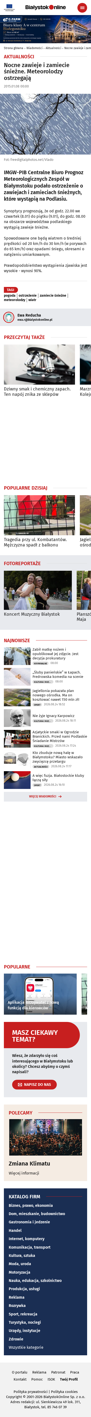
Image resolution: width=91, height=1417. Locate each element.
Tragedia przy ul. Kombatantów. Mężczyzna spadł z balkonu (35, 542)
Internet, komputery (26, 1238)
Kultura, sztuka (22, 1255)
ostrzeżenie (28, 295)
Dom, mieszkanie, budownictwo (37, 1213)
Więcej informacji (24, 1173)
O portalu (19, 1372)
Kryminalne (40, 663)
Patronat (58, 1372)
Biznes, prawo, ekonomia (31, 1205)
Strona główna (13, 48)
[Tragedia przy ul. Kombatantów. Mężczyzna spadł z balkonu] (39, 515)
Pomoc (37, 1379)
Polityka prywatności (31, 1392)
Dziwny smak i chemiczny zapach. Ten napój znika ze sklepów (37, 392)
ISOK (51, 1379)
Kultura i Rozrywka (43, 682)
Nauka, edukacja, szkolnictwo (35, 1280)
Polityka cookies (64, 1392)
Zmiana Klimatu (29, 1163)
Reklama (17, 1297)
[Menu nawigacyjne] (82, 8)
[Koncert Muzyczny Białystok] (38, 590)
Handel (15, 1230)
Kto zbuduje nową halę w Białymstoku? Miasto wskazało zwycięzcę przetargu (58, 757)
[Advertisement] (45, 440)
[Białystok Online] (45, 7)
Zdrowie (16, 1339)
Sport (37, 705)
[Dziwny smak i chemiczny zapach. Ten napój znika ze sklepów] (39, 365)
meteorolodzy (14, 300)
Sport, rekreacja (23, 1314)
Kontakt (20, 1379)
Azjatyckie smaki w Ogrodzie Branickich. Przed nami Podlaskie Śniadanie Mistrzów (60, 736)
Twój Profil (69, 1379)
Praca (74, 1372)
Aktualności (53, 48)
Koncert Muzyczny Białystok (32, 614)
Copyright (14, 1397)
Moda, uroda (20, 1263)
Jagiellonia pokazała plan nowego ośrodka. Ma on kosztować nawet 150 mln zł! (56, 695)
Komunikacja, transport (29, 1247)
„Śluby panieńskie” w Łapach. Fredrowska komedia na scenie (58, 674)
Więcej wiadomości (42, 796)
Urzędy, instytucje (24, 1330)
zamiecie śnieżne (53, 295)
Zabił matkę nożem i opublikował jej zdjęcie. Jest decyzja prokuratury (55, 653)
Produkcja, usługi (24, 1289)
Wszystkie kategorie (26, 1347)
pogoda (10, 295)
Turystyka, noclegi (25, 1322)
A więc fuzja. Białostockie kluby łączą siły (58, 777)
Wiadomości (34, 48)
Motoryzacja (19, 1272)
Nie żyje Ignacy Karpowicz (53, 716)
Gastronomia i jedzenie (29, 1222)
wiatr (32, 300)
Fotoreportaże (22, 563)
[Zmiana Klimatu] (45, 1137)
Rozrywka (17, 1305)
